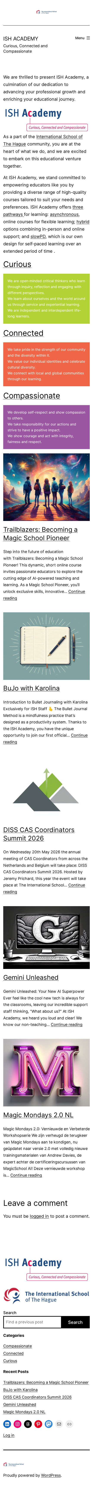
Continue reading (66, 1024)
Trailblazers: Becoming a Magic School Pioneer (40, 533)
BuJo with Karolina (31, 688)
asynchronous (64, 214)
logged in (39, 1216)
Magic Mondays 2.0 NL (38, 1115)
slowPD (37, 236)
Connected (23, 333)
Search (9, 1312)
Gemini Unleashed (31, 977)
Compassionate (31, 395)
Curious (17, 264)
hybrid (83, 221)
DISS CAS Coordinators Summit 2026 (39, 834)
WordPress (51, 1475)
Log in (8, 1435)
